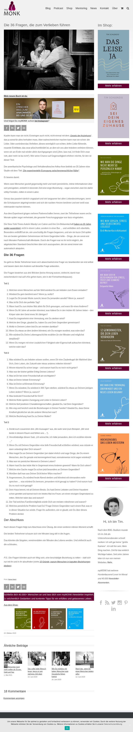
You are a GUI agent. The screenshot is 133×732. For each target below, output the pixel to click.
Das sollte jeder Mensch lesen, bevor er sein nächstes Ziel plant (37, 671)
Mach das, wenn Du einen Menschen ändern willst (85, 671)
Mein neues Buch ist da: (16, 96)
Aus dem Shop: (11, 605)
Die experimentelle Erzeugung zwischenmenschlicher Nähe (50, 171)
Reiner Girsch (12, 579)
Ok (67, 728)
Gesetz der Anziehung (80, 136)
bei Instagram (41, 121)
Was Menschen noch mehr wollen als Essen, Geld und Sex (12, 669)
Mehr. (109, 562)
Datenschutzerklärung (113, 724)
